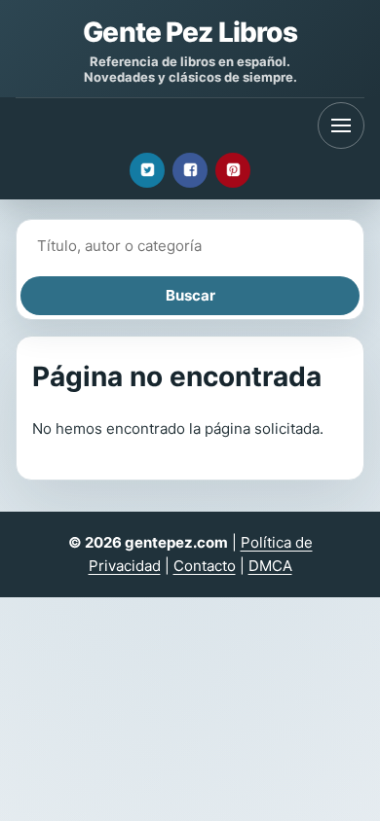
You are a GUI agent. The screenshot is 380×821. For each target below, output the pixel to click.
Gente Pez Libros (190, 32)
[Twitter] (147, 170)
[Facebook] (190, 170)
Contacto (204, 565)
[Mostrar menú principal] (341, 125)
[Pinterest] (232, 170)
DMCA (270, 565)
